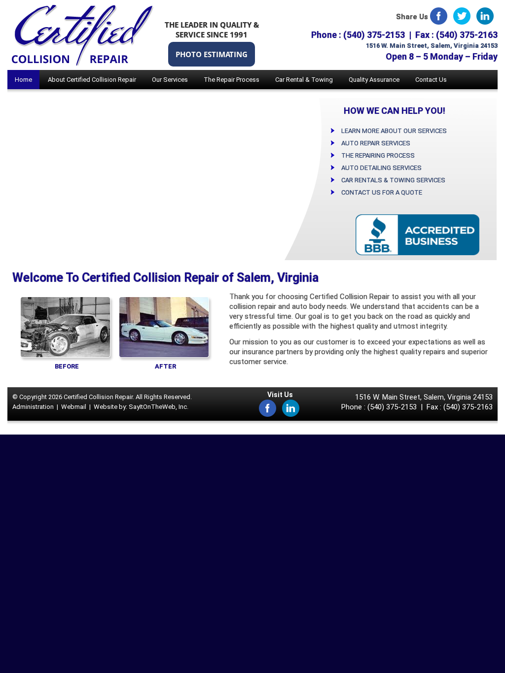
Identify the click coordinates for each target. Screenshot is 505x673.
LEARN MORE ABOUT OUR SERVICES (394, 131)
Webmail (73, 406)
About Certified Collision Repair (92, 79)
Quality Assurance (374, 79)
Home (23, 79)
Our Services (170, 79)
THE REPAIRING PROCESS (378, 155)
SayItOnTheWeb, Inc (158, 406)
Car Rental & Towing (304, 79)
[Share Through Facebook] (438, 15)
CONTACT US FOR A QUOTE (381, 192)
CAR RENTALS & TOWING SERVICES (393, 180)
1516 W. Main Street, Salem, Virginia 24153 (432, 45)
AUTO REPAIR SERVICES (375, 143)
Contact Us (431, 79)
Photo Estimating (212, 54)
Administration (33, 406)
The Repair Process (231, 79)
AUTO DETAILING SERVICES (381, 167)
